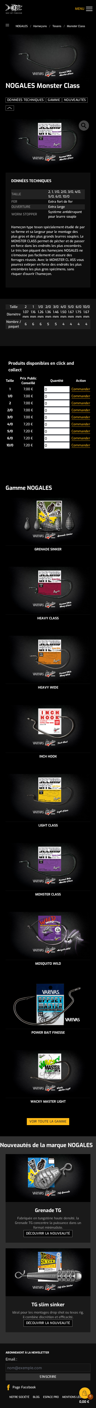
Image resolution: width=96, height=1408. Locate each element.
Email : (11, 1359)
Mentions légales (75, 1397)
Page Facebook (24, 1387)
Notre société (19, 1397)
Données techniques (25, 100)
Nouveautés (75, 100)
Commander (81, 389)
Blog (36, 1397)
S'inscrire (48, 1377)
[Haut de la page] (10, 108)
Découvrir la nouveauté (48, 1233)
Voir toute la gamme (48, 1121)
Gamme (54, 100)
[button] (84, 125)
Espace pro (51, 1397)
